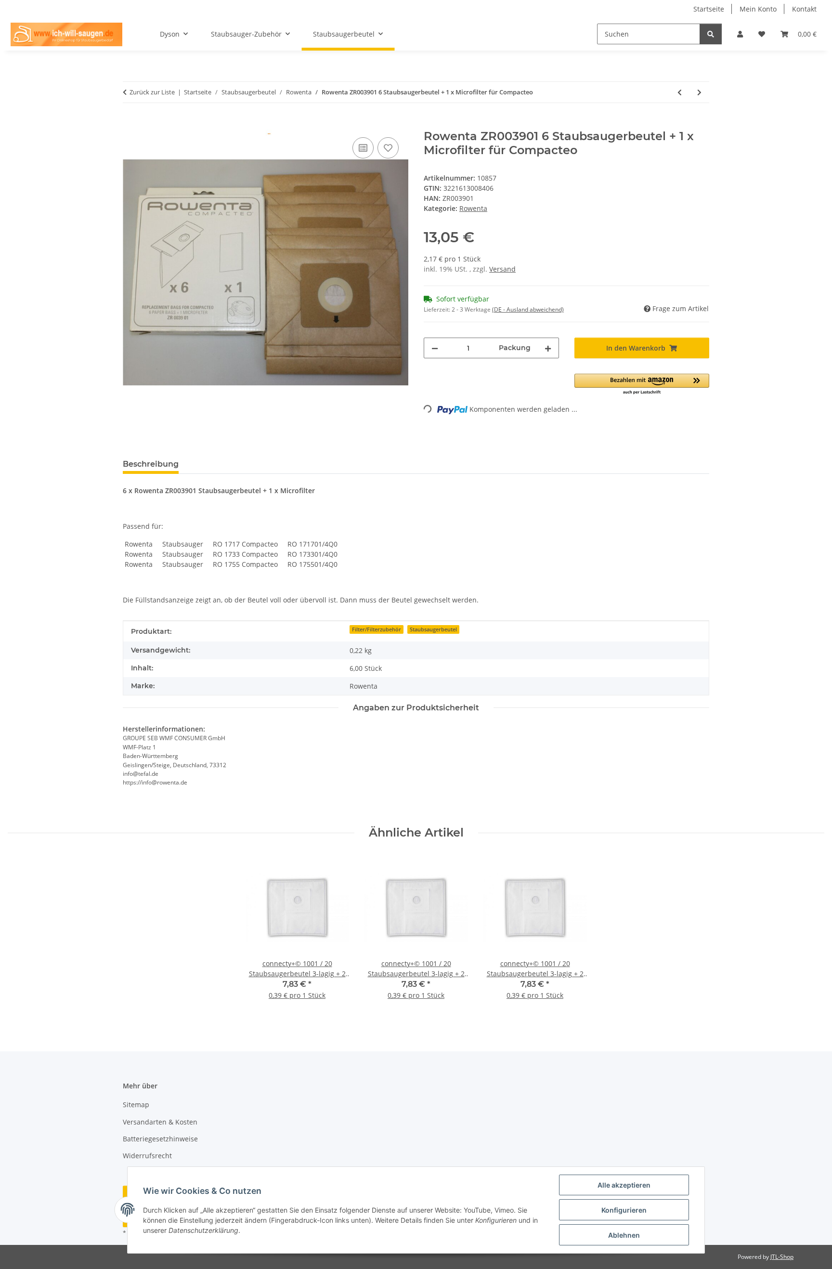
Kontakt (804, 8)
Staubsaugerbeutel (433, 629)
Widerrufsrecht (147, 1155)
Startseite (708, 8)
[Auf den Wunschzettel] (388, 147)
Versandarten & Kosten (160, 1121)
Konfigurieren (624, 1210)
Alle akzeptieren (624, 1185)
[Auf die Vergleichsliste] (363, 147)
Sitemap (136, 1104)
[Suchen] (711, 34)
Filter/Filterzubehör (376, 629)
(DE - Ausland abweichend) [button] (528, 309)
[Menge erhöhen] (548, 348)
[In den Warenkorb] (130, 124)
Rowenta (473, 208)
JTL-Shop (781, 1257)
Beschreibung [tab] (151, 464)
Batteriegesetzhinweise (160, 1138)
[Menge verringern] (434, 348)
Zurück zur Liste (152, 92)
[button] (740, 34)
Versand (502, 269)
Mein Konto (758, 8)
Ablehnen (624, 1235)
